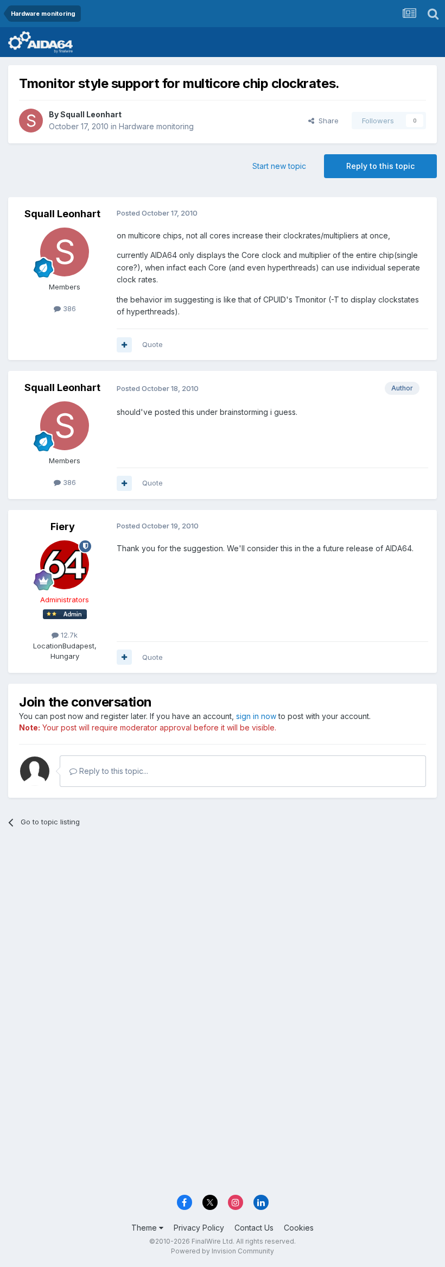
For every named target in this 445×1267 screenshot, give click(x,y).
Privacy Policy (199, 1227)
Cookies (299, 1227)
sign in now (256, 716)
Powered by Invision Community (222, 1251)
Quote (152, 344)
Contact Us (254, 1227)
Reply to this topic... (112, 771)
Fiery (62, 526)
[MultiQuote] (124, 344)
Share (326, 120)
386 (68, 308)
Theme (145, 1227)
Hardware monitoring (156, 126)
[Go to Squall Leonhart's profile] (31, 121)
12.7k (68, 635)
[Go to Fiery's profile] (64, 564)
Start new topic (279, 166)
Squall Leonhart (91, 114)
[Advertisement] (222, 920)
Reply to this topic (380, 166)
